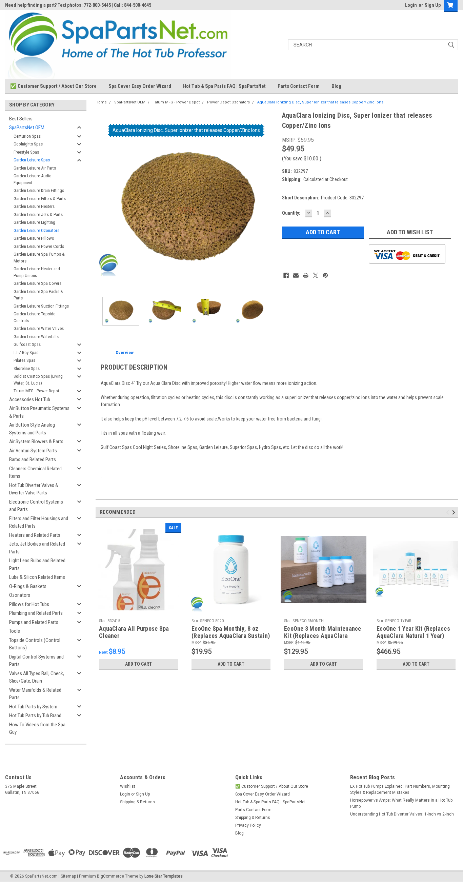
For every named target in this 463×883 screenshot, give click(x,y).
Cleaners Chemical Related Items (35, 472)
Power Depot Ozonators (228, 102)
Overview (125, 352)
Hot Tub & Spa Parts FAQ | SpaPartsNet (224, 86)
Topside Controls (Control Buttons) (34, 644)
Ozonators (19, 595)
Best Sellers (21, 119)
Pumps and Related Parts (33, 622)
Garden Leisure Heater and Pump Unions (37, 272)
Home (101, 102)
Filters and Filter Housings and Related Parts (38, 522)
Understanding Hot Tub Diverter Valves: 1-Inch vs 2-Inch (402, 814)
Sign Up (433, 5)
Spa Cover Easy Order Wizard (139, 86)
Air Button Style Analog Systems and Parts (32, 429)
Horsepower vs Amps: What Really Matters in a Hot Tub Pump (401, 803)
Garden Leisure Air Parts (35, 168)
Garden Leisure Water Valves (39, 328)
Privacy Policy (248, 825)
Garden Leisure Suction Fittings (41, 306)
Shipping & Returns (137, 802)
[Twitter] (315, 275)
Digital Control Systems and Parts (36, 661)
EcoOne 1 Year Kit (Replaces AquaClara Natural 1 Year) (413, 632)
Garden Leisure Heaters (34, 206)
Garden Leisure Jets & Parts (38, 214)
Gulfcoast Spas (27, 344)
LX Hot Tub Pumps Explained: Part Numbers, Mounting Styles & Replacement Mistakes (400, 789)
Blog (336, 86)
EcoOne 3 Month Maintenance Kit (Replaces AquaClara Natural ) (322, 635)
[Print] (305, 275)
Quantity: (291, 213)
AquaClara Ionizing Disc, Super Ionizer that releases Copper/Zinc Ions (320, 102)
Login (411, 5)
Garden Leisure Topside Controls (34, 317)
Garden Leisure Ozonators (36, 230)
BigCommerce (110, 876)
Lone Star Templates (163, 876)
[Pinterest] (325, 275)
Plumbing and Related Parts (36, 613)
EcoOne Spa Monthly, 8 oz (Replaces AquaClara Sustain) (231, 632)
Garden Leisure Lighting (34, 222)
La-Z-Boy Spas (26, 352)
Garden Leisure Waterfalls (36, 336)
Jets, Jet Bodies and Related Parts (37, 548)
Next (270, 201)
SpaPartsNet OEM (26, 127)
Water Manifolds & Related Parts (35, 694)
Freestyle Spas (26, 152)
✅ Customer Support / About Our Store (53, 86)
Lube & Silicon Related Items (37, 577)
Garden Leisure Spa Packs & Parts (38, 295)
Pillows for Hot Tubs (29, 604)
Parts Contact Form (299, 86)
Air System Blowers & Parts (36, 441)
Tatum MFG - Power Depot (36, 390)
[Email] (296, 275)
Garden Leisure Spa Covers (37, 283)
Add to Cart (138, 664)
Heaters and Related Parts (34, 535)
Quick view (138, 610)
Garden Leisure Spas (32, 159)
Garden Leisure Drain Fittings (39, 190)
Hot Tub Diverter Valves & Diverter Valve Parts (33, 489)
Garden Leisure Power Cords (39, 246)
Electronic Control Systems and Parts (36, 506)
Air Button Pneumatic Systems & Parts (39, 412)
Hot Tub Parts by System (33, 707)
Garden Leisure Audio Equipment (33, 179)
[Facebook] (286, 275)
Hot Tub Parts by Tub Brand (35, 715)
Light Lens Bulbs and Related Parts (37, 564)
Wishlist (127, 786)
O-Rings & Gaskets (27, 586)
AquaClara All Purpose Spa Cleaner (134, 632)
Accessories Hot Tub (29, 399)
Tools (14, 631)
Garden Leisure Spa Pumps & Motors (39, 257)
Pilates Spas (24, 360)
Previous (102, 201)
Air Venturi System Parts (33, 451)
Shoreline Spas (27, 368)
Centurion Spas (27, 136)
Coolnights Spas (28, 143)
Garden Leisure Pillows (34, 238)
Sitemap (68, 876)
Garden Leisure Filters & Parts (40, 198)
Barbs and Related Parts (32, 459)
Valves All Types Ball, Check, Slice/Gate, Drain (36, 677)
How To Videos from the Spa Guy (37, 728)
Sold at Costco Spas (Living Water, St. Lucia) (38, 380)
